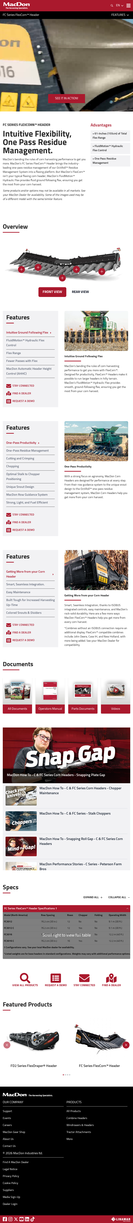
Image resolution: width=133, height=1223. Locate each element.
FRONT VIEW (52, 292)
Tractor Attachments (78, 1132)
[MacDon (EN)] (16, 5)
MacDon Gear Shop (14, 1132)
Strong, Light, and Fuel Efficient (27, 502)
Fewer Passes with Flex (21, 361)
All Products (73, 1111)
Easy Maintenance (18, 592)
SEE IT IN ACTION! (66, 98)
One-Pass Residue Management (27, 450)
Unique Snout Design (20, 487)
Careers (7, 1125)
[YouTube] (21, 1219)
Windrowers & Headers (80, 1125)
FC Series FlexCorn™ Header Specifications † (30, 908)
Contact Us (9, 1146)
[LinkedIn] (27, 1219)
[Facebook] (5, 1219)
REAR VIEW (80, 292)
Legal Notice (10, 1169)
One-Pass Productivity (21, 443)
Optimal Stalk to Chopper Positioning (23, 477)
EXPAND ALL (91, 897)
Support (7, 1111)
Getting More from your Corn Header (25, 574)
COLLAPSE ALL (117, 897)
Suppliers (8, 1190)
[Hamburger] (128, 5)
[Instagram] (10, 1219)
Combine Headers (76, 1118)
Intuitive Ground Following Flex (27, 332)
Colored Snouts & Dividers (23, 613)
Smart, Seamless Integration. (25, 584)
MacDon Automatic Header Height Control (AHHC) (28, 371)
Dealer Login (10, 1204)
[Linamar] (120, 1219)
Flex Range (13, 353)
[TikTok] (32, 1219)
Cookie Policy (10, 1183)
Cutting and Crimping (20, 458)
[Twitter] (16, 1219)
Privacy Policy (11, 1176)
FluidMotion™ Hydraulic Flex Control (25, 343)
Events (7, 1118)
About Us (8, 1139)
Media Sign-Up (11, 1197)
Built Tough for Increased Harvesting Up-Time (30, 603)
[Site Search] (111, 5)
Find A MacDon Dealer (16, 1162)
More (69, 1139)
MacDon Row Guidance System (27, 495)
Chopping (12, 466)
